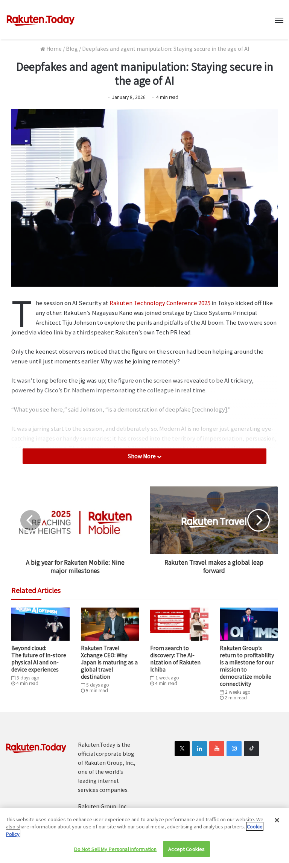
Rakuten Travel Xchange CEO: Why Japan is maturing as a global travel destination (109, 662)
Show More (142, 456)
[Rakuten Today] (41, 20)
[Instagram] (234, 748)
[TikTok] (251, 748)
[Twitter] (182, 748)
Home (53, 48)
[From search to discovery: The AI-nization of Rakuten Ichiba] (179, 624)
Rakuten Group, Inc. (103, 806)
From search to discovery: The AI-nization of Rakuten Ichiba (175, 658)
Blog (72, 48)
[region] (144, 835)
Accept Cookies (186, 848)
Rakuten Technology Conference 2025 (160, 303)
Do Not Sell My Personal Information (115, 848)
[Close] (277, 820)
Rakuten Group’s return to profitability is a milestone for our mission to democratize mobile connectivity (247, 665)
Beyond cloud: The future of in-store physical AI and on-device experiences (38, 658)
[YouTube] (216, 748)
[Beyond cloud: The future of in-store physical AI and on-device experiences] (40, 624)
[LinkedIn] (199, 748)
